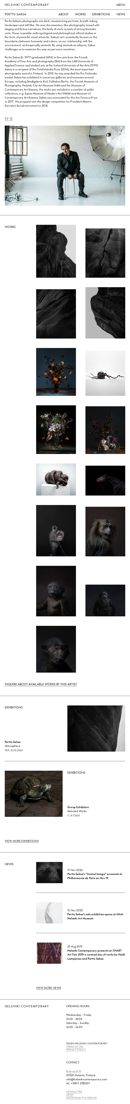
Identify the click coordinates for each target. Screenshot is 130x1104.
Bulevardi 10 (73, 1071)
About (63, 14)
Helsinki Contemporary (27, 5)
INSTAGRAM (73, 1097)
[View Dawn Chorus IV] (105, 253)
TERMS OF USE (74, 1046)
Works (80, 14)
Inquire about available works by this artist (41, 684)
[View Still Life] (56, 429)
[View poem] (105, 373)
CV (7, 118)
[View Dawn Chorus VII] (56, 314)
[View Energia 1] (56, 479)
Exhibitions (101, 14)
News (121, 14)
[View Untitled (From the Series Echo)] (56, 649)
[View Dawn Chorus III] (56, 251)
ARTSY (70, 1094)
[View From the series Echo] (105, 531)
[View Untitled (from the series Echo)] (105, 600)
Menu (121, 5)
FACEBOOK (90, 1097)
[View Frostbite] (56, 372)
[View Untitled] (56, 530)
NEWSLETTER (74, 1091)
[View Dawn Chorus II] (105, 313)
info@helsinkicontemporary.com (86, 1079)
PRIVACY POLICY (76, 1049)
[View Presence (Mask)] (105, 481)
